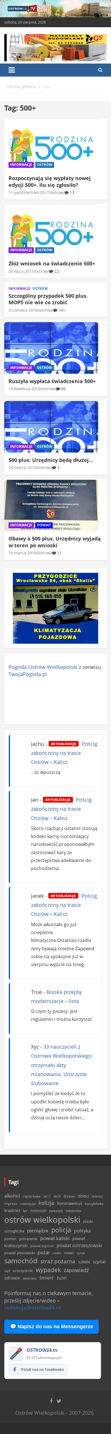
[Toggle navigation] (11, 70)
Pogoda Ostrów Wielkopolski (43, 667)
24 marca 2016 (22, 467)
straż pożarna (57, 1261)
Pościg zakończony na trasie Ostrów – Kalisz (64, 753)
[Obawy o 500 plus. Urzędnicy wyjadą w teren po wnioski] (51, 505)
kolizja (46, 1203)
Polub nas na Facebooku (42, 1369)
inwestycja (28, 1204)
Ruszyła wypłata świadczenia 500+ (52, 381)
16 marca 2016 (22, 553)
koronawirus (69, 1203)
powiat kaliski (54, 1238)
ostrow (56, 192)
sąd (7, 1270)
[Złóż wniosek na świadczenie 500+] (51, 230)
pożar (44, 1252)
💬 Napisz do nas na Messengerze (51, 1326)
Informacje (21, 164)
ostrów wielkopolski (42, 1219)
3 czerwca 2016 (23, 310)
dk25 (57, 1196)
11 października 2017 (29, 192)
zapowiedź (76, 1270)
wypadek (48, 1270)
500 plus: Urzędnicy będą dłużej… (51, 460)
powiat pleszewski (19, 1252)
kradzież (12, 1210)
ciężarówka (32, 1196)
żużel (62, 1278)
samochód (21, 1260)
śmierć (46, 1278)
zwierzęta (29, 1278)
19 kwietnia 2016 (24, 388)
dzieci (83, 1196)
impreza (10, 1203)
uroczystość (23, 1270)
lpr (25, 1211)
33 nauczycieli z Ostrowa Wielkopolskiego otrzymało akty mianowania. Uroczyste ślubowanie (61, 1065)
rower (69, 1252)
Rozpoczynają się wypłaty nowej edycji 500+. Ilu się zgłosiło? (50, 181)
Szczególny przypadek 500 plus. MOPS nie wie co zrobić (48, 299)
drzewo (69, 1196)
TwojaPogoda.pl (28, 674)
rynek (81, 1253)
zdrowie (12, 1278)
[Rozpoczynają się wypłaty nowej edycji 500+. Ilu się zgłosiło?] (51, 145)
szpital (99, 1262)
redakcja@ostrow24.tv (32, 1307)
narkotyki (56, 1211)
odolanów (73, 1210)
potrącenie (28, 1238)
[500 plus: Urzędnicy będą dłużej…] (51, 427)
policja (61, 1230)
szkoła (84, 1261)
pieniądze (37, 1230)
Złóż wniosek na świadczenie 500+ (52, 263)
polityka (82, 1231)
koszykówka (94, 1203)
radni (57, 1253)
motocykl (38, 1210)
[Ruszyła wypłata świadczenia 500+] (51, 348)
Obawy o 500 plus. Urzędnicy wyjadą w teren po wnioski (55, 541)
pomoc (10, 1238)
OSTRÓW (44, 164)
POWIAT (44, 525)
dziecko (97, 1196)
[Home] (21, 87)
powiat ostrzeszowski (79, 1245)
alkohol (12, 1196)
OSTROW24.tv (41, 1350)
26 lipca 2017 (21, 271)
